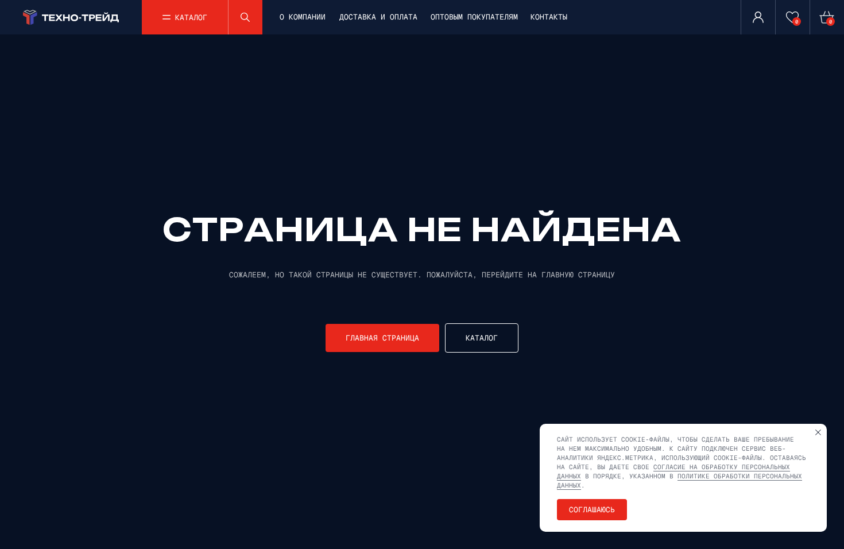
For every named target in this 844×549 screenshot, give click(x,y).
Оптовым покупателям (474, 17)
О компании (303, 17)
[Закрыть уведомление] (818, 432)
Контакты (549, 17)
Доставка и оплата (378, 17)
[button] (185, 17)
